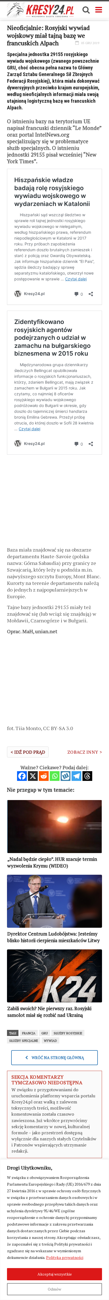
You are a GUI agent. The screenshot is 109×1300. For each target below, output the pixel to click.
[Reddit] (44, 776)
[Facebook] (22, 776)
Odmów (54, 1289)
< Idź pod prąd (28, 752)
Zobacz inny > (84, 752)
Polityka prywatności (64, 1257)
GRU (44, 1033)
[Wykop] (65, 776)
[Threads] (87, 776)
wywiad (50, 1041)
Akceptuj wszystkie (54, 1274)
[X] (33, 776)
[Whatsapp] (55, 776)
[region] (54, 1229)
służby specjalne (23, 1041)
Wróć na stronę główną (57, 1057)
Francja (28, 1033)
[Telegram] (76, 776)
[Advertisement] (54, 503)
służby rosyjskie (68, 1033)
